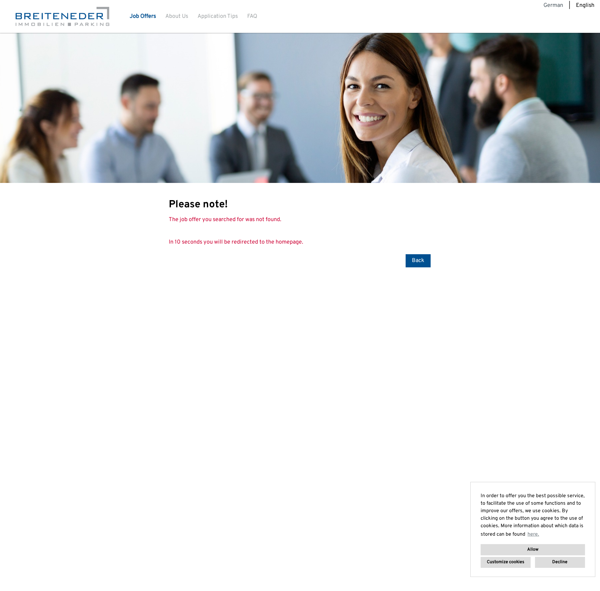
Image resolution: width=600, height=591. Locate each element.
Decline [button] (560, 562)
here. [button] (533, 534)
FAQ (252, 16)
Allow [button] (532, 550)
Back (418, 260)
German (553, 5)
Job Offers (143, 16)
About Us (176, 16)
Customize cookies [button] (505, 562)
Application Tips (218, 16)
